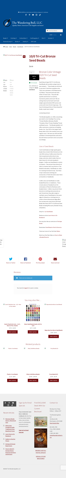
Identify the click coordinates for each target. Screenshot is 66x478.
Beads (5, 38)
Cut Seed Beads (48, 211)
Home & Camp (7, 41)
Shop (10, 46)
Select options (12, 332)
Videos (58, 231)
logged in (26, 288)
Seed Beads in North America (53, 227)
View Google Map (54, 423)
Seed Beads (20, 46)
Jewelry (25, 41)
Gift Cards (33, 41)
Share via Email (55, 263)
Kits (43, 38)
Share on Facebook (25, 263)
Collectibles (22, 38)
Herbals (50, 38)
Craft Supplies (34, 38)
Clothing (13, 38)
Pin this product (40, 263)
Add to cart (34, 77)
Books (17, 41)
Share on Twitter (10, 263)
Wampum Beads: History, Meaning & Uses (10, 420)
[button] (24, 56)
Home (6, 46)
